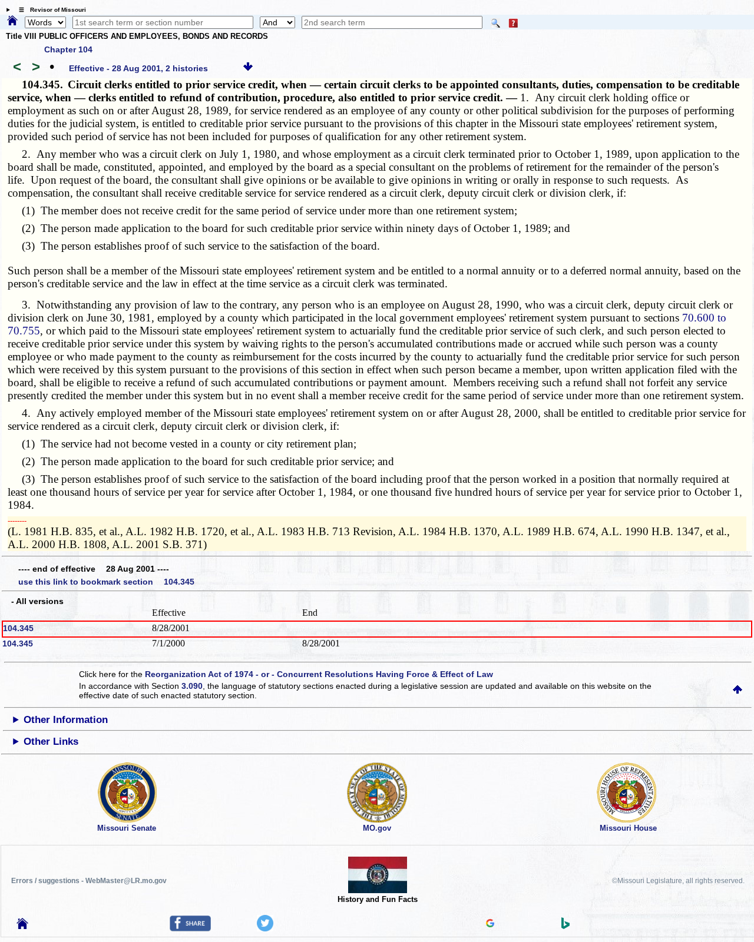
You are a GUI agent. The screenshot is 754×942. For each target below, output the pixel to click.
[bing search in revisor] (565, 926)
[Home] (12, 21)
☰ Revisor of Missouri (49, 9)
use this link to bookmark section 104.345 (106, 581)
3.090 (192, 686)
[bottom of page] (248, 68)
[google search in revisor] (490, 924)
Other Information (66, 719)
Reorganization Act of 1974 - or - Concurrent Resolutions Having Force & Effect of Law (319, 674)
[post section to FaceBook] (190, 928)
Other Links (51, 741)
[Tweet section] (265, 928)
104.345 (18, 628)
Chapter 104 (68, 49)
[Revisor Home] (22, 926)
